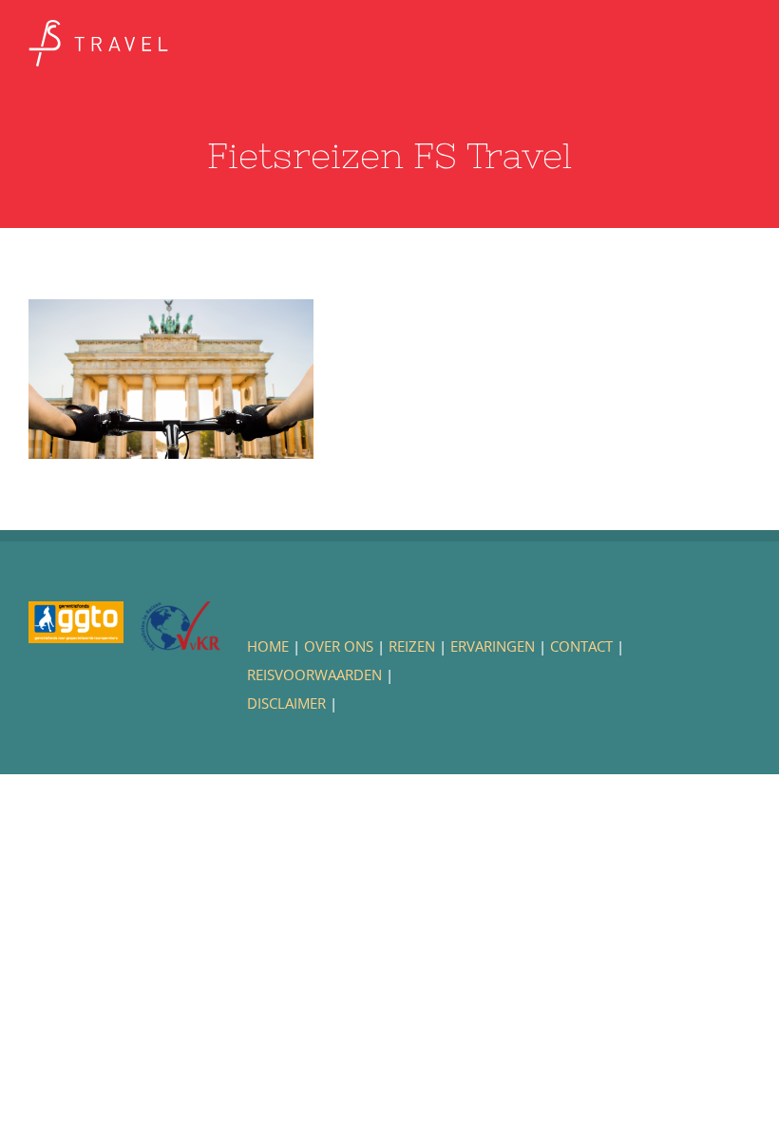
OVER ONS (338, 646)
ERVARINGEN (492, 646)
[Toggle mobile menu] (742, 43)
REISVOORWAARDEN (314, 674)
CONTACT (581, 646)
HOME (268, 646)
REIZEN (412, 646)
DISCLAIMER (286, 703)
